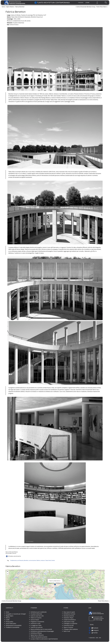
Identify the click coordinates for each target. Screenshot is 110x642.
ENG (97, 3)
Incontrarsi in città (35, 623)
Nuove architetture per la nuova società (41, 629)
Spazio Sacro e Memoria (37, 635)
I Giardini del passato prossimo (39, 637)
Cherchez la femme (69, 616)
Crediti (7, 620)
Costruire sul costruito (37, 627)
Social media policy (11, 623)
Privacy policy (9, 622)
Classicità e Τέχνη (68, 618)
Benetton (26, 560)
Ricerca (8, 618)
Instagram (96, 630)
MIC (100, 638)
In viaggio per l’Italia (36, 625)
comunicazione (32, 560)
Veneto (53, 560)
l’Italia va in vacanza (36, 618)
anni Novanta (20, 560)
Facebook (95, 628)
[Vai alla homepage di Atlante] (52, 2)
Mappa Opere (9, 616)
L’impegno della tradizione (71, 629)
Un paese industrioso (18, 23)
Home (3, 7)
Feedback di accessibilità (12, 627)
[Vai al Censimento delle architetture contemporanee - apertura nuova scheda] (96, 618)
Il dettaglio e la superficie (70, 623)
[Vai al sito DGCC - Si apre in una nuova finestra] (15, 2)
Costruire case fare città (37, 616)
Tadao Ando (48, 560)
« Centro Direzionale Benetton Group (85, 7)
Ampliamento (13, 560)
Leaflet (87, 598)
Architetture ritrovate (69, 614)
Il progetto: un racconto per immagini (16, 614)
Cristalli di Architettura (70, 620)
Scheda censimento (14, 556)
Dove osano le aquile (69, 612)
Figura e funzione (68, 627)
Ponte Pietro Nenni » (102, 7)
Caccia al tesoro (35, 620)
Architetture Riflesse (36, 633)
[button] (55, 584)
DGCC (93, 638)
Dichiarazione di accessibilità (13, 625)
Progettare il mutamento (37, 622)
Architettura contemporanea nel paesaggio (42, 631)
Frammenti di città (69, 625)
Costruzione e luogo (69, 622)
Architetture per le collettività (38, 612)
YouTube (95, 633)
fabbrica (38, 560)
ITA (97, 2)
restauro (43, 560)
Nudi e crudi (67, 631)
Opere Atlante (10, 7)
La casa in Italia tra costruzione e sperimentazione (44, 639)
